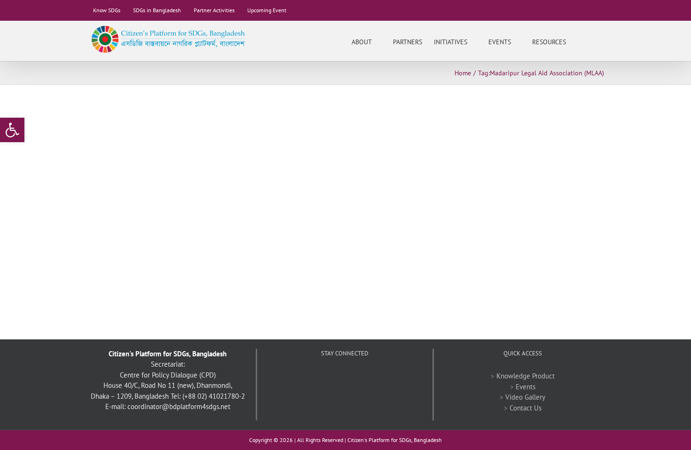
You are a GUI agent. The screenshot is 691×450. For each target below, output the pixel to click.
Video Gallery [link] (525, 397)
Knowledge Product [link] (525, 375)
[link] (12, 130)
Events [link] (525, 386)
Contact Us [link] (526, 407)
